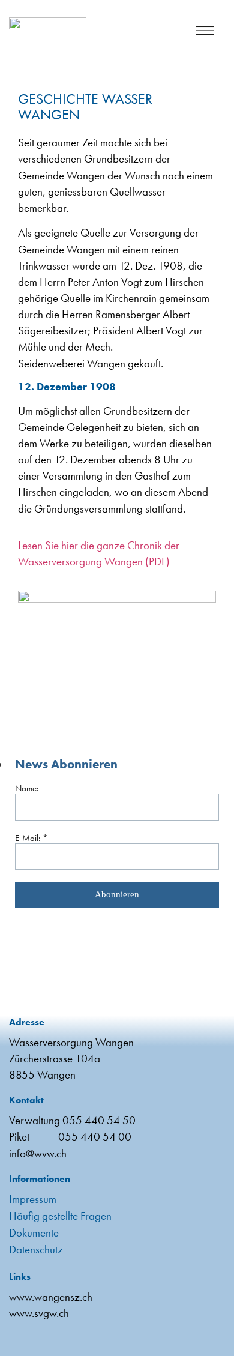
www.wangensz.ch (50, 1296)
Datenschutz (36, 1249)
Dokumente (34, 1232)
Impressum (32, 1199)
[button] (205, 33)
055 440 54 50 (99, 1120)
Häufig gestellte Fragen (60, 1215)
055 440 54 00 (94, 1136)
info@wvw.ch (38, 1153)
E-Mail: (31, 838)
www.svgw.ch (39, 1313)
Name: (26, 788)
